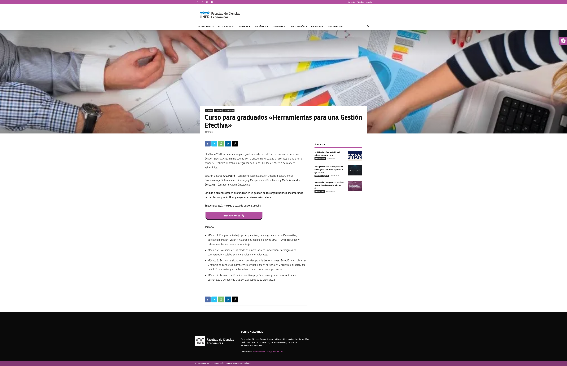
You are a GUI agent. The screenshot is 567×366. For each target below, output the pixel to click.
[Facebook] (197, 2)
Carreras (243, 26)
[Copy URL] (235, 143)
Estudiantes (224, 26)
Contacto (351, 2)
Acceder (369, 2)
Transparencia (335, 26)
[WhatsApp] (221, 143)
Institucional (204, 26)
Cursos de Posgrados (321, 176)
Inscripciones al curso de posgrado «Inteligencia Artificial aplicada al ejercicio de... (329, 169)
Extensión (277, 26)
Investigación (297, 26)
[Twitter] (207, 2)
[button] (563, 41)
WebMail (360, 2)
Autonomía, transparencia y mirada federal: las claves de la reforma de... (329, 185)
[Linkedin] (228, 143)
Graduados (317, 26)
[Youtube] (212, 2)
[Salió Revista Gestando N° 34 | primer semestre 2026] (355, 156)
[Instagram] (202, 2)
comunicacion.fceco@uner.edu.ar (268, 351)
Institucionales (229, 110)
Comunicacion (320, 158)
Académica (260, 26)
